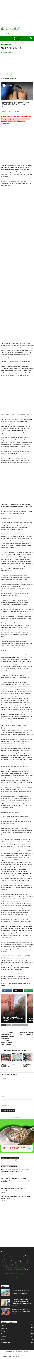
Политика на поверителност (21, 1354)
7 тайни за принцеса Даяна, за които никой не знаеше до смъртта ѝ (28, 1064)
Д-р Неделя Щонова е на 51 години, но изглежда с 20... (21, 1310)
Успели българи (5, 1342)
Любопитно (26, 1060)
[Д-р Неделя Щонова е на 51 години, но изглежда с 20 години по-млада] (6, 1057)
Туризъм (3, 1336)
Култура (3, 1331)
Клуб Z (9, 74)
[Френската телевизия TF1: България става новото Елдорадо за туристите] (5, 1292)
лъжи (26, 1025)
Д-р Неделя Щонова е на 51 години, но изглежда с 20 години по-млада (5, 1064)
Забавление (4, 1334)
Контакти (26, 1351)
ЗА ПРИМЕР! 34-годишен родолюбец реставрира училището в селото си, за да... (22, 1301)
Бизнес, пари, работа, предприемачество (17, 1060)
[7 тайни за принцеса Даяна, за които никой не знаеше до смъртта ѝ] (28, 1057)
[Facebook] (17, 1277)
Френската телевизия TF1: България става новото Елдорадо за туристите (15, 1170)
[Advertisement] (17, 18)
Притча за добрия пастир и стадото (26, 1033)
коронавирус (20, 1025)
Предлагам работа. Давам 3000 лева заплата (17, 1063)
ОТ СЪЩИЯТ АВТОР (23, 1050)
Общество (9, 44)
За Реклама (19, 1351)
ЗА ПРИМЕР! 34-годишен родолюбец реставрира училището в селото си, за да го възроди (16, 1180)
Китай (13, 1025)
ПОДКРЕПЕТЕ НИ (10, 1351)
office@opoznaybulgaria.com (21, 1273)
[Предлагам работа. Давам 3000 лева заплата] (17, 1057)
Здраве (3, 44)
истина (9, 1025)
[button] (31, 38)
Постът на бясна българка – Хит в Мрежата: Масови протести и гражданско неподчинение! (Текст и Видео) (7, 1038)
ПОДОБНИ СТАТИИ (11, 1050)
